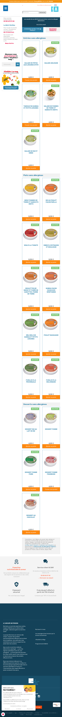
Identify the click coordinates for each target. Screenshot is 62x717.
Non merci (7, 709)
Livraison (37, 713)
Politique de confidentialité (26, 713)
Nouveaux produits (53, 29)
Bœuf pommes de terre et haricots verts (30, 202)
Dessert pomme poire (31, 473)
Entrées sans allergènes (34, 38)
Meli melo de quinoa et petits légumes (31, 337)
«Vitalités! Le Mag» (40, 639)
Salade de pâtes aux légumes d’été (31, 64)
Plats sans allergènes (33, 175)
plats (31, 545)
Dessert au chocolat (31, 516)
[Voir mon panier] (52, 8)
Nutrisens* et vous (40, 629)
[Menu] (59, 703)
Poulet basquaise (51, 335)
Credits (21, 714)
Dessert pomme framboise (51, 473)
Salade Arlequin (51, 63)
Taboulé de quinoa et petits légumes (31, 107)
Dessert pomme (51, 429)
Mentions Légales (8, 713)
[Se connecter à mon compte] (56, 8)
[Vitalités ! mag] (11, 80)
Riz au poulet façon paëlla (51, 201)
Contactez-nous (38, 714)
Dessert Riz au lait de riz (31, 430)
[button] (3, 714)
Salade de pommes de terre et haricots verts (51, 108)
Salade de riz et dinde (31, 152)
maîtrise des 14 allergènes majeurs (45, 546)
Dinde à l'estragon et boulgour (51, 246)
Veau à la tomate (31, 245)
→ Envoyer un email (45, 578)
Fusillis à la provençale (31, 381)
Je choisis (18, 709)
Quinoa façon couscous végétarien (51, 290)
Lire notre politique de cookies (9, 703)
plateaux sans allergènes (47, 545)
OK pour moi (30, 709)
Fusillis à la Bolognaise (51, 381)
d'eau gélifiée (38, 1)
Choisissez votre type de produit (32, 29)
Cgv (16, 713)
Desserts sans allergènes (35, 404)
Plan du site (29, 714)
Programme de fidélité (41, 644)
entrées (27, 545)
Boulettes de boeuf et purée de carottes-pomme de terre (31, 291)
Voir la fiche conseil (41, 24)
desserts (35, 545)
